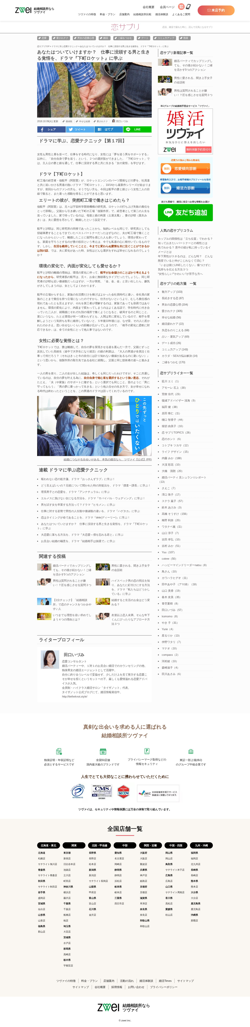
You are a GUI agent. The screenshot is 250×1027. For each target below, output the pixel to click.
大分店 (194, 898)
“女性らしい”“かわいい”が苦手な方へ (180, 273)
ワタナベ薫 (169, 526)
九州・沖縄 (201, 845)
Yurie (165, 629)
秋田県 (41, 881)
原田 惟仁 (167, 413)
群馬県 (67, 948)
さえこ (166, 488)
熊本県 (194, 881)
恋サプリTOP (43, 46)
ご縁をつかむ (125, 38)
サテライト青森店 (47, 875)
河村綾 (166, 661)
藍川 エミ (167, 381)
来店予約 (218, 10)
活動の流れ (127, 980)
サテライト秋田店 (47, 886)
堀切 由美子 (169, 426)
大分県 (194, 892)
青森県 (41, 869)
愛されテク (62, 38)
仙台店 (41, 909)
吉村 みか (167, 545)
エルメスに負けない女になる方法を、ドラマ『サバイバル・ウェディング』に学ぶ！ (93, 498)
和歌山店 (145, 926)
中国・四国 (175, 845)
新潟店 (92, 875)
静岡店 (118, 875)
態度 (185, 38)
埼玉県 (67, 926)
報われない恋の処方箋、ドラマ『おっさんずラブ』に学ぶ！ (78, 479)
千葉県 (67, 903)
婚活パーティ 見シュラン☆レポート (184, 477)
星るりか (167, 635)
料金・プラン (107, 14)
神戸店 (143, 875)
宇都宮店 (68, 965)
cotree (165, 558)
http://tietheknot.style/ (74, 696)
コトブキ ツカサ (172, 445)
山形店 (41, 920)
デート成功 (169, 343)
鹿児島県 (195, 903)
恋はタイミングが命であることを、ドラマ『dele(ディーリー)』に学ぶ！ (85, 517)
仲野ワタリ (169, 641)
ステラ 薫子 (169, 501)
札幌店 (41, 858)
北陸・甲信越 (99, 845)
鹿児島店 (195, 909)
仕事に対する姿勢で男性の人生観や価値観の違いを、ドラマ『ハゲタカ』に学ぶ (90, 511)
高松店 (169, 903)
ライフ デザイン (172, 451)
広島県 (169, 875)
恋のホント (169, 438)
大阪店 (143, 858)
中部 (125, 845)
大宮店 (67, 931)
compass (167, 654)
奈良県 (143, 909)
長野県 (92, 852)
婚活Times (165, 980)
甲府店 (92, 892)
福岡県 (194, 852)
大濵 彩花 (167, 464)
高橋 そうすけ (170, 513)
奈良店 (143, 914)
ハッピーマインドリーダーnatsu (181, 565)
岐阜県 (118, 886)
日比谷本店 (69, 864)
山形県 (41, 914)
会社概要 (148, 7)
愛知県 (118, 852)
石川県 (92, 909)
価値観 (69, 121)
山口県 (169, 886)
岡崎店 (118, 864)
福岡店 (194, 858)
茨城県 (67, 937)
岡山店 (169, 858)
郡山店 (41, 931)
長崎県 (194, 869)
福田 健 (166, 406)
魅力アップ (169, 291)
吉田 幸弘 (167, 539)
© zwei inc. (125, 1020)
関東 (74, 845)
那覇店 (194, 920)
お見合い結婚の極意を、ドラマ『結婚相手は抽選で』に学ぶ (78, 541)
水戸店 (67, 943)
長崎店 (194, 875)
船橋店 (67, 914)
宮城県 (41, 903)
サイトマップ (185, 980)
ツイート (80, 129)
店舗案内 (124, 14)
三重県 (118, 898)
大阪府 (143, 852)
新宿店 (67, 858)
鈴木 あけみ (169, 507)
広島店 (169, 881)
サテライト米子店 (174, 869)
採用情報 (116, 987)
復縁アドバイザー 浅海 (176, 400)
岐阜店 (118, 892)
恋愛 (44, 38)
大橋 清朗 (169, 470)
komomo (167, 616)
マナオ (166, 648)
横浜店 (67, 892)
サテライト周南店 (174, 892)
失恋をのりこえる (173, 330)
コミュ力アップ (166, 38)
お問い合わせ (136, 987)
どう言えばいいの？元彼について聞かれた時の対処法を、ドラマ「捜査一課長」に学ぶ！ (96, 485)
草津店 (143, 903)
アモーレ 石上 (170, 387)
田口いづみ (122, 121)
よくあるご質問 (181, 14)
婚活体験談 (161, 14)
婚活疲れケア (170, 323)
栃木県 (67, 960)
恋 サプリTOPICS (173, 432)
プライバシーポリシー (164, 987)
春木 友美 (167, 597)
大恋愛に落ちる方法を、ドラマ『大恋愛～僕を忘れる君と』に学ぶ (82, 534)
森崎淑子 (167, 667)
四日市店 (119, 903)
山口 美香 (167, 590)
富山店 (92, 903)
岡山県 (169, 852)
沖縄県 (194, 914)
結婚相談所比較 (142, 14)
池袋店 (67, 869)
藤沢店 (67, 898)
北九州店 (195, 864)
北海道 (41, 852)
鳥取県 (169, 864)
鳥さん (166, 571)
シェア (52, 129)
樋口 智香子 (169, 419)
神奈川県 (68, 886)
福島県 (41, 926)
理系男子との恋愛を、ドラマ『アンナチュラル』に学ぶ (75, 491)
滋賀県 (143, 898)
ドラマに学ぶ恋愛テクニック (65, 46)
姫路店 (143, 881)
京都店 (143, 892)
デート (144, 38)
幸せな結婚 (84, 121)
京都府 (143, 886)
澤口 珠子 (167, 494)
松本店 (92, 864)
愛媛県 (169, 909)
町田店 (67, 881)
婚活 (105, 38)
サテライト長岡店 (98, 881)
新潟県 (92, 869)
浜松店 (118, 881)
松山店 (169, 914)
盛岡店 (41, 898)
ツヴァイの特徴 (87, 14)
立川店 (67, 875)
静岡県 (118, 869)
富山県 (92, 898)
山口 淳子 (167, 533)
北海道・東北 (48, 845)
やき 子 (166, 622)
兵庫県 (143, 869)
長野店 (92, 858)
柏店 (66, 920)
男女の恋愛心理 (85, 38)
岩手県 (41, 892)
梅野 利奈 (167, 520)
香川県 (169, 898)
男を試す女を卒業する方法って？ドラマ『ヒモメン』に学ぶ (78, 504)
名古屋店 (119, 858)
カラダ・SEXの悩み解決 (177, 355)
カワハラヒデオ (171, 577)
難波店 (143, 864)
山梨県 (92, 886)
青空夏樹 (167, 603)
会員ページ (167, 7)
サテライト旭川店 (47, 864)
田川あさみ (169, 674)
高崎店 (67, 954)
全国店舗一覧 (125, 828)
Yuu (164, 552)
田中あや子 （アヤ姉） (176, 584)
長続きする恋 (170, 298)
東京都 (67, 852)
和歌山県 (145, 920)
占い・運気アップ (173, 336)
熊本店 (194, 886)
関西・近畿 (150, 845)
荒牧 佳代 (167, 394)
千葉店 (67, 909)
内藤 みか (167, 458)
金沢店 (92, 914)
